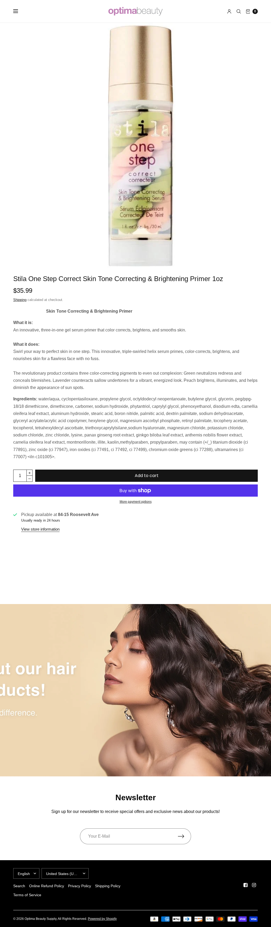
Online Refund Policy (46, 886)
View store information (40, 529)
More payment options (136, 502)
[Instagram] (254, 885)
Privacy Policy (79, 886)
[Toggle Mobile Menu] (19, 11)
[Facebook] (245, 885)
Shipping (19, 300)
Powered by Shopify (102, 919)
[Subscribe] (184, 836)
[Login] (229, 11)
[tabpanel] (135, 427)
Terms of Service (27, 895)
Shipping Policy (107, 886)
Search (19, 886)
